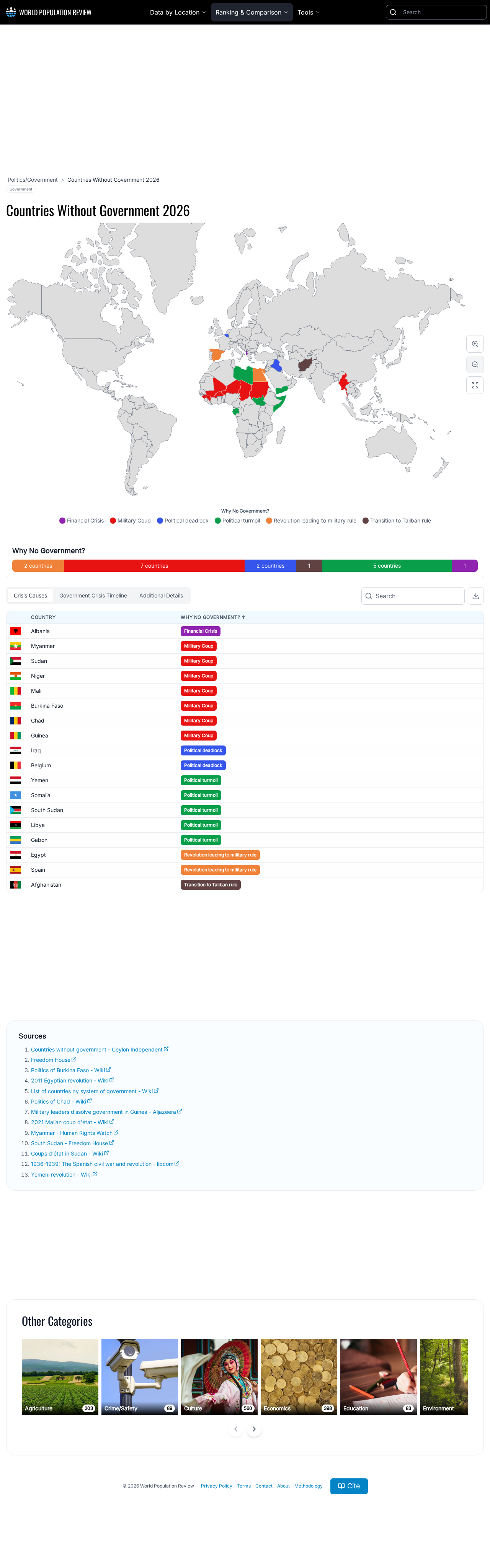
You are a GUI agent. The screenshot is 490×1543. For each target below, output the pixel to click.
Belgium (41, 765)
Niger (38, 675)
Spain (38, 869)
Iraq (36, 750)
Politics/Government (33, 179)
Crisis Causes (30, 595)
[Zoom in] (475, 344)
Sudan (39, 661)
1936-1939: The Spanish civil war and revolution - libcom (102, 1164)
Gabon (39, 840)
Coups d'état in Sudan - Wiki (67, 1153)
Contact (264, 1486)
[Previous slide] (235, 1429)
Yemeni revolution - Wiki (61, 1174)
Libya (38, 825)
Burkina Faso (47, 705)
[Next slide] (254, 1429)
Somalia (41, 795)
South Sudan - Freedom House (69, 1143)
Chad (37, 720)
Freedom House (50, 1059)
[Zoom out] (475, 364)
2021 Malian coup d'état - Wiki (69, 1122)
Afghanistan (46, 884)
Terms (244, 1486)
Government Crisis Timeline (93, 595)
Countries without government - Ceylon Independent (97, 1049)
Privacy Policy (216, 1486)
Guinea (39, 735)
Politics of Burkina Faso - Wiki (68, 1070)
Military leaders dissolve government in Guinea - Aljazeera (103, 1111)
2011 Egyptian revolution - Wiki (69, 1080)
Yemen (39, 780)
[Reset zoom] (475, 385)
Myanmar (43, 646)
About (283, 1486)
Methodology (308, 1486)
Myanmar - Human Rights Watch (72, 1133)
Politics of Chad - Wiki (58, 1101)
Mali (36, 690)
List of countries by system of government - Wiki (92, 1091)
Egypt (38, 854)
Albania (40, 631)
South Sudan (47, 810)
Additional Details (161, 595)
